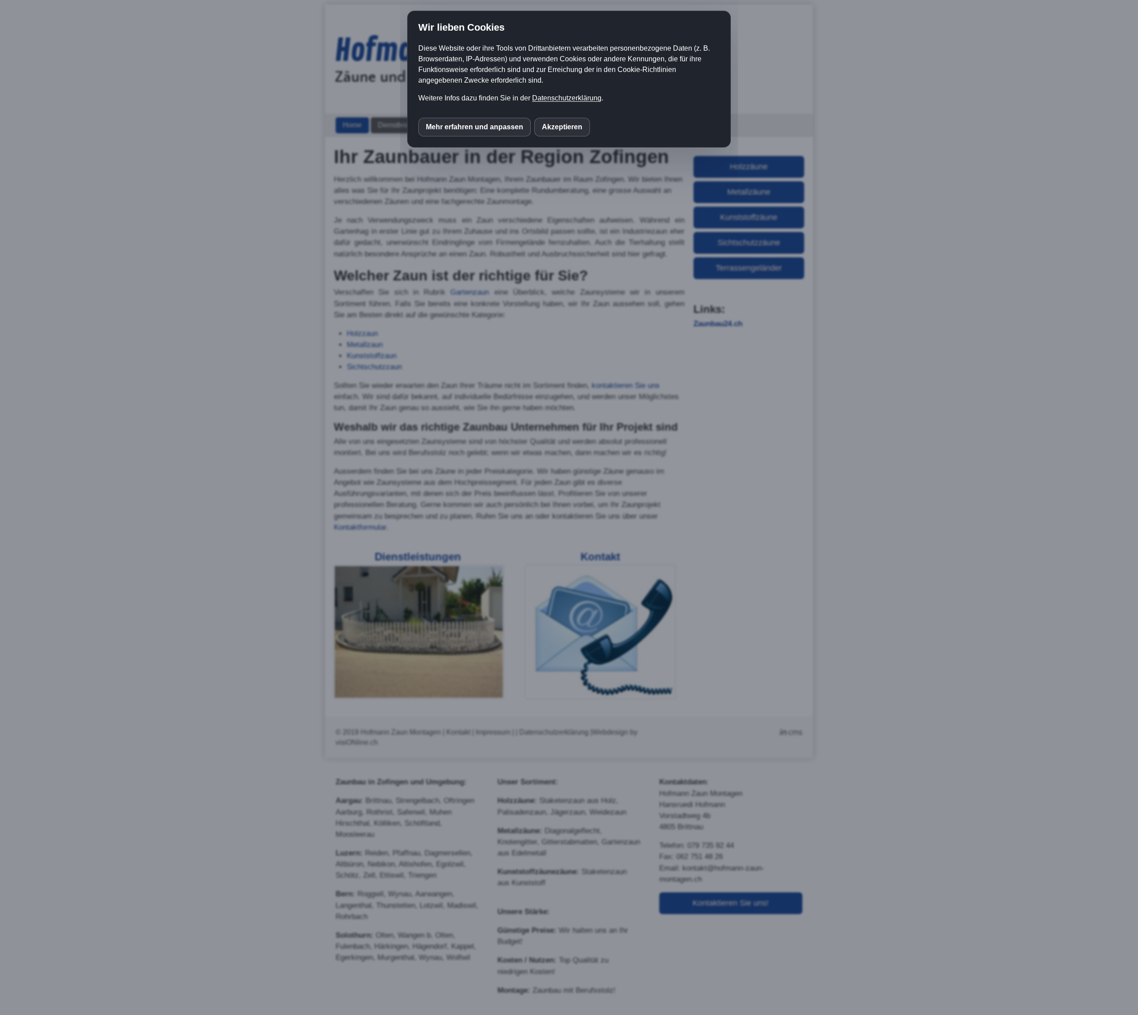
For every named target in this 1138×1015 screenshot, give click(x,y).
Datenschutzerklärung (566, 98)
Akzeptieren (562, 127)
